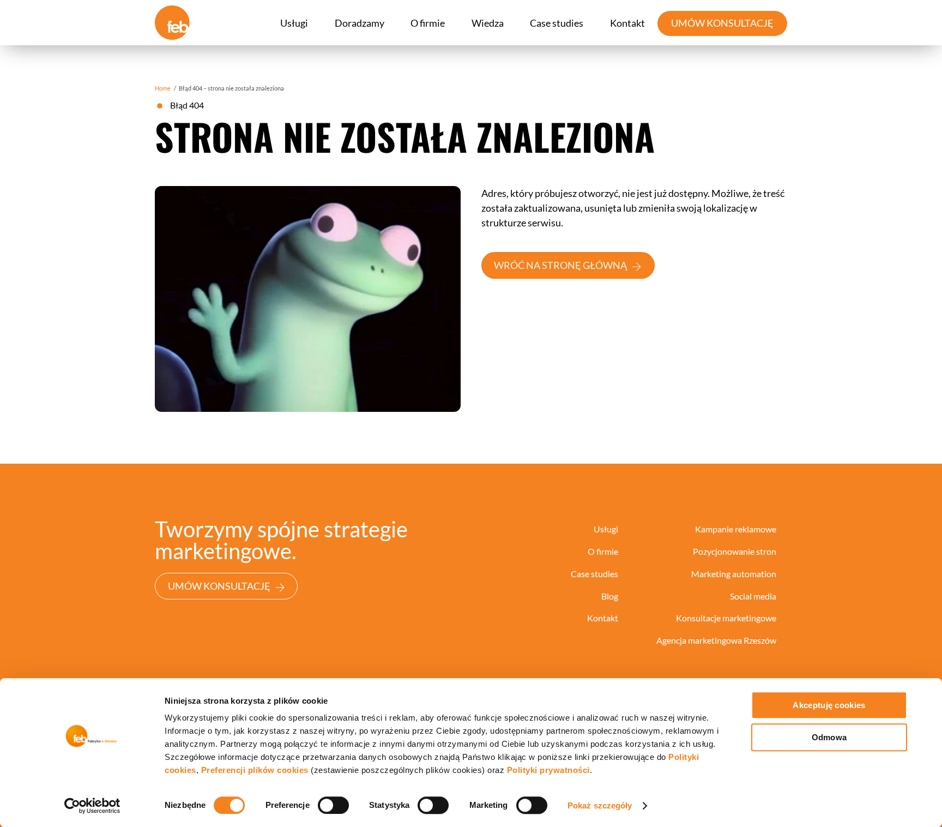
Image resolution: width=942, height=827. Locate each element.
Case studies (556, 23)
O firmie (427, 23)
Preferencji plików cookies (255, 770)
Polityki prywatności (548, 770)
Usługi (294, 23)
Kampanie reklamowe (735, 529)
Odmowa (829, 737)
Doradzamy (359, 23)
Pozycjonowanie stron (734, 551)
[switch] (333, 805)
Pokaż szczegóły (599, 805)
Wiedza (488, 23)
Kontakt (627, 23)
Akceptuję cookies (829, 705)
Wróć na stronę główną (560, 265)
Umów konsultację (219, 586)
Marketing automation (733, 573)
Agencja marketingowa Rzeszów (716, 640)
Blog (609, 596)
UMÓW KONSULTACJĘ (722, 23)
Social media (753, 596)
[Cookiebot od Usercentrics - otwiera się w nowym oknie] (92, 806)
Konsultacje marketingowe (726, 618)
